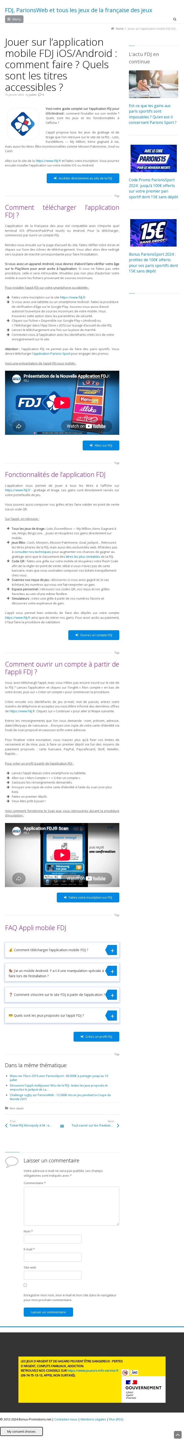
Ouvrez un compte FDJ (96, 635)
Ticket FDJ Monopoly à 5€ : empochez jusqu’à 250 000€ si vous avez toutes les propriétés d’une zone (36, 1125)
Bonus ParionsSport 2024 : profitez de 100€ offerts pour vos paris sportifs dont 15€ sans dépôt (153, 263)
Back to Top (178, 1435)
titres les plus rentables (83, 556)
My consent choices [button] (21, 1431)
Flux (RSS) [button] (116, 1419)
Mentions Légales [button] (93, 1419)
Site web (30, 1267)
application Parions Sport (52, 353)
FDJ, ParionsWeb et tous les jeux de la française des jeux (78, 10)
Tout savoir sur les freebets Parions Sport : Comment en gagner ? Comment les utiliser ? (95, 1125)
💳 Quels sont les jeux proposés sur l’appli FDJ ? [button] (46, 1015)
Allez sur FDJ (103, 445)
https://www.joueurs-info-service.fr (93, 1370)
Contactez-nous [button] (65, 1419)
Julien (33, 94)
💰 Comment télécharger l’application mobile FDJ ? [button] (48, 950)
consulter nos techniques (32, 552)
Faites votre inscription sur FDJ (90, 897)
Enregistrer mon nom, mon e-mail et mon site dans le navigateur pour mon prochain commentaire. (70, 1297)
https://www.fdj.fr (48, 161)
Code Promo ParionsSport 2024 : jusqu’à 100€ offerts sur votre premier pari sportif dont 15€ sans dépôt (153, 188)
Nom (28, 1231)
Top (116, 196)
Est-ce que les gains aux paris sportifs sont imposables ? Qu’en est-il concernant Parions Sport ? (153, 114)
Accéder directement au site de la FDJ (85, 178)
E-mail (29, 1249)
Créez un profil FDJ (99, 1036)
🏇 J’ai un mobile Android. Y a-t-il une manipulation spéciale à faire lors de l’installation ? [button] (56, 973)
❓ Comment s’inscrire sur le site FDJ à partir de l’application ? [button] (57, 994)
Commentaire (35, 1183)
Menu (16, 19)
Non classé (16, 1108)
